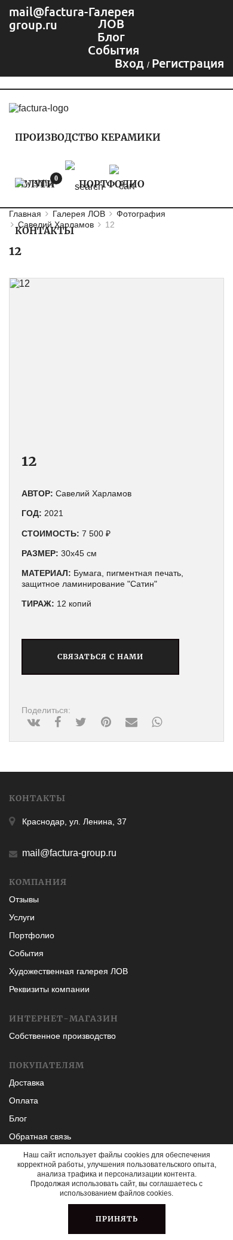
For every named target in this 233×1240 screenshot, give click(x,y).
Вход (131, 63)
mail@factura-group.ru (48, 18)
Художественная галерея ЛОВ (68, 971)
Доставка (26, 1082)
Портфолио (31, 935)
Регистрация (188, 63)
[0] (34, 183)
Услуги (22, 917)
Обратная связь (40, 1136)
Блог (18, 1118)
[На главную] (39, 108)
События (26, 953)
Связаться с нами (100, 656)
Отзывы (24, 899)
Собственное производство (62, 1036)
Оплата (23, 1100)
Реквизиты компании (49, 989)
